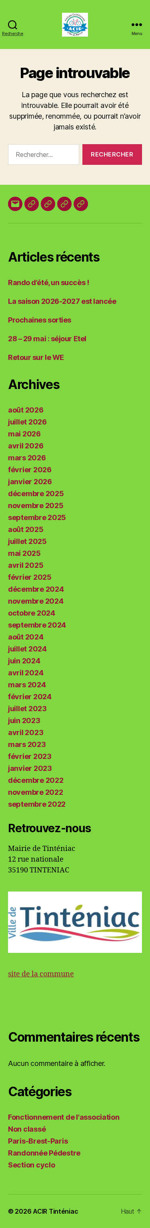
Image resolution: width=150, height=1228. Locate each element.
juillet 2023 (27, 708)
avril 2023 (25, 732)
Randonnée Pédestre (44, 1153)
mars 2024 (27, 684)
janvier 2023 (30, 768)
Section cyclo (31, 1165)
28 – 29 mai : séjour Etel (47, 338)
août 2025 (26, 529)
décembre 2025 (36, 493)
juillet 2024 (27, 649)
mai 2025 (24, 553)
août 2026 (26, 410)
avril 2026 (25, 446)
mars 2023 (27, 744)
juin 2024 (24, 661)
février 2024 (30, 696)
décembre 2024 (36, 589)
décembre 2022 (36, 780)
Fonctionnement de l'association (64, 1117)
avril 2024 (25, 673)
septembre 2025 (37, 517)
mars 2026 (27, 458)
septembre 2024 (37, 625)
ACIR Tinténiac (55, 1211)
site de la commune (41, 974)
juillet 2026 (27, 422)
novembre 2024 (36, 601)
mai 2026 (24, 434)
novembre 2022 (35, 792)
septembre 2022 (37, 804)
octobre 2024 (31, 613)
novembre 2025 (36, 505)
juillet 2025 (27, 541)
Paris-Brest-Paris (38, 1141)
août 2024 (26, 637)
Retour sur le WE (36, 357)
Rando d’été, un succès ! (48, 282)
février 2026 (30, 469)
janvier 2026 (30, 481)
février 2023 (30, 756)
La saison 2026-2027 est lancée (62, 301)
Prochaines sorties (39, 320)
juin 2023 (24, 720)
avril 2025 (25, 565)
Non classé (27, 1129)
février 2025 (30, 577)
